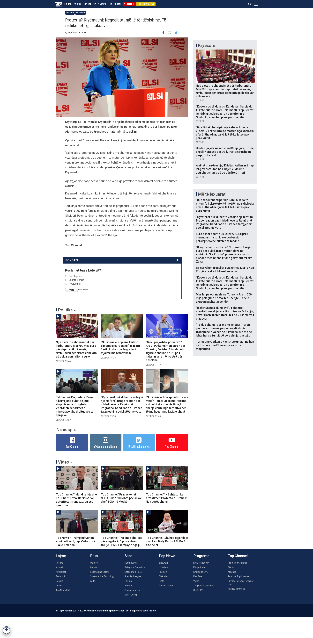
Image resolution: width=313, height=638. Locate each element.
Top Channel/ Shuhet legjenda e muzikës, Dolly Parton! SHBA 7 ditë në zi (167, 541)
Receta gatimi (166, 585)
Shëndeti (163, 576)
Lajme (67, 4)
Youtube (129, 4)
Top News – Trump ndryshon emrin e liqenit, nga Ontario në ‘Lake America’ (75, 541)
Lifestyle (163, 567)
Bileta (231, 567)
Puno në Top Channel (239, 576)
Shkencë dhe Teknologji (102, 576)
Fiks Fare (197, 576)
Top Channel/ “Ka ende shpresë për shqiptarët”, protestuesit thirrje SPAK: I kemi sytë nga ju (121, 541)
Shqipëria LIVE (200, 572)
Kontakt (232, 572)
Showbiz (163, 562)
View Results (83, 290)
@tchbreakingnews (138, 446)
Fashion (163, 572)
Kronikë (59, 567)
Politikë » (67, 310)
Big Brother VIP (201, 562)
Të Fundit (80, 13)
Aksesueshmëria (236, 589)
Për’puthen (199, 567)
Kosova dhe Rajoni (99, 572)
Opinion (94, 562)
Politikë (70, 13)
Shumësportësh (133, 590)
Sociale (59, 581)
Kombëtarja (131, 562)
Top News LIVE (146, 4)
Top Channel (72, 446)
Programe (115, 4)
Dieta (161, 581)
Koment (94, 567)
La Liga (128, 581)
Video (77, 4)
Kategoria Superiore (135, 567)
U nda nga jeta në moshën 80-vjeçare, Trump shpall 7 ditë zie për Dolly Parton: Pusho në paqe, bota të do (225, 153)
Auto (92, 581)
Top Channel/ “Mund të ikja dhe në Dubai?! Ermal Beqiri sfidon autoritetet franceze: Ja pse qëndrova (76, 500)
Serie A (128, 585)
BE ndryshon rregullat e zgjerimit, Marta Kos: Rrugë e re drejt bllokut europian (225, 269)
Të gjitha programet (203, 585)
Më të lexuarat (211, 194)
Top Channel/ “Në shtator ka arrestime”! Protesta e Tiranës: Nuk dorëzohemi (166, 498)
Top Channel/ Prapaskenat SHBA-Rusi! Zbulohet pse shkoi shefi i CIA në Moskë (121, 498)
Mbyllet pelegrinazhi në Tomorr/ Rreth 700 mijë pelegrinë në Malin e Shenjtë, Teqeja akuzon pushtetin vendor (224, 298)
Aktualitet (61, 572)
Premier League (133, 576)
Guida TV (198, 590)
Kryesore (206, 45)
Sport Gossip (131, 594)
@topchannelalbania (105, 446)
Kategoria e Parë (133, 572)
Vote (71, 289)
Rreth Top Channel (237, 562)
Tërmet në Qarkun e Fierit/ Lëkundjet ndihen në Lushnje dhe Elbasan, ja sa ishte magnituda (225, 345)
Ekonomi (60, 576)
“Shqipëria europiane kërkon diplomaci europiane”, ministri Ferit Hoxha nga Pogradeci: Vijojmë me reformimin (120, 349)
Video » (65, 462)
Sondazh (72, 260)
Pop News (100, 4)
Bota (94, 556)
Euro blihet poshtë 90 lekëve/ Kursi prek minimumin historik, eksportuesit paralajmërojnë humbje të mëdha (222, 237)
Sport (87, 4)
